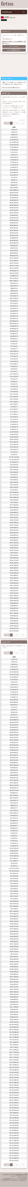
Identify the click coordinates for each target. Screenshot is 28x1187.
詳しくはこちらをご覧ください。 (11, 87)
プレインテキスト (14, 46)
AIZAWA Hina (20, 1174)
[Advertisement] (14, 25)
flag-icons (7, 1179)
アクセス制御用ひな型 (13, 50)
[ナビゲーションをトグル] (23, 12)
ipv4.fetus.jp (7, 12)
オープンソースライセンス (22, 1177)
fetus (7, 3)
